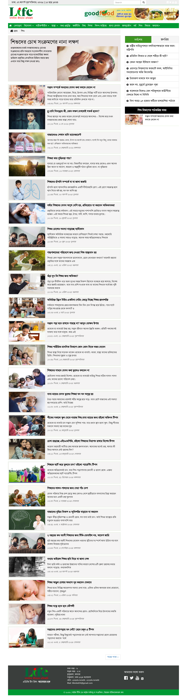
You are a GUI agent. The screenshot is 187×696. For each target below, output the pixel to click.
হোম (15, 30)
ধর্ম (135, 25)
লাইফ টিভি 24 (78, 692)
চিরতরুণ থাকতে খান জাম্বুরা (142, 78)
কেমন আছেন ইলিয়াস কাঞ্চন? (143, 62)
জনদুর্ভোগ (126, 25)
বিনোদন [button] (28, 25)
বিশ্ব (83, 25)
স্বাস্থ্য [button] (53, 25)
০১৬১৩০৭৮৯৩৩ (78, 680)
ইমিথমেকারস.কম (116, 692)
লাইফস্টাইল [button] (42, 25)
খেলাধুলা (18, 25)
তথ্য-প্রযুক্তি (65, 25)
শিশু (140, 25)
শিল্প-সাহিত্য (101, 25)
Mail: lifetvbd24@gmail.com (80, 683)
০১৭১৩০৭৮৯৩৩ (92, 680)
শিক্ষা (90, 25)
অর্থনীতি (76, 25)
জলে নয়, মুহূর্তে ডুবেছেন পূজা (143, 84)
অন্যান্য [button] (155, 25)
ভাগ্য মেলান (114, 25)
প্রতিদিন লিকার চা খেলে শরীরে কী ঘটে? (148, 56)
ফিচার (147, 25)
